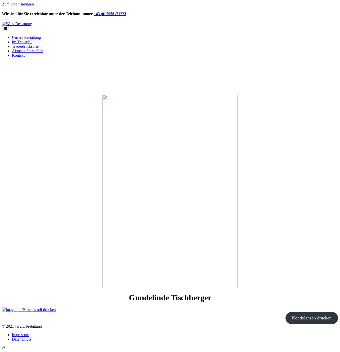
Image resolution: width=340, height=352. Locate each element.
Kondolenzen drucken (312, 317)
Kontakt (18, 55)
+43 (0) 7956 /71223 (110, 14)
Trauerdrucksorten (26, 46)
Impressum (20, 335)
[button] (3, 348)
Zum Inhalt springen (18, 4)
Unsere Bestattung (26, 37)
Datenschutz (21, 339)
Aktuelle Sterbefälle (27, 51)
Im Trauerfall (22, 42)
